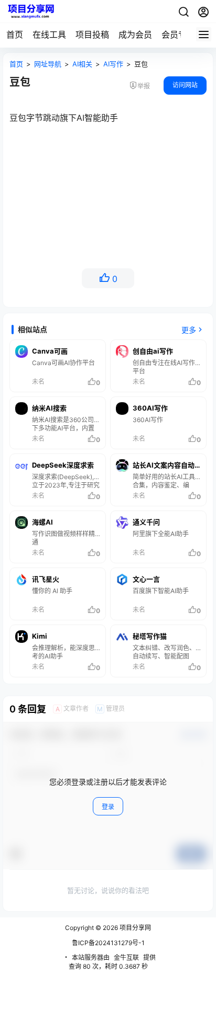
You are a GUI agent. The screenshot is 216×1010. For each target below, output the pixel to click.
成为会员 (135, 34)
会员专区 (178, 34)
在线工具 (49, 34)
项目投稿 (92, 34)
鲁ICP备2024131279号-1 (108, 943)
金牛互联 (126, 957)
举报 (143, 86)
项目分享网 (134, 928)
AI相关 (82, 64)
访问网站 (185, 85)
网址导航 (47, 64)
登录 (108, 807)
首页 (14, 34)
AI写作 (113, 64)
